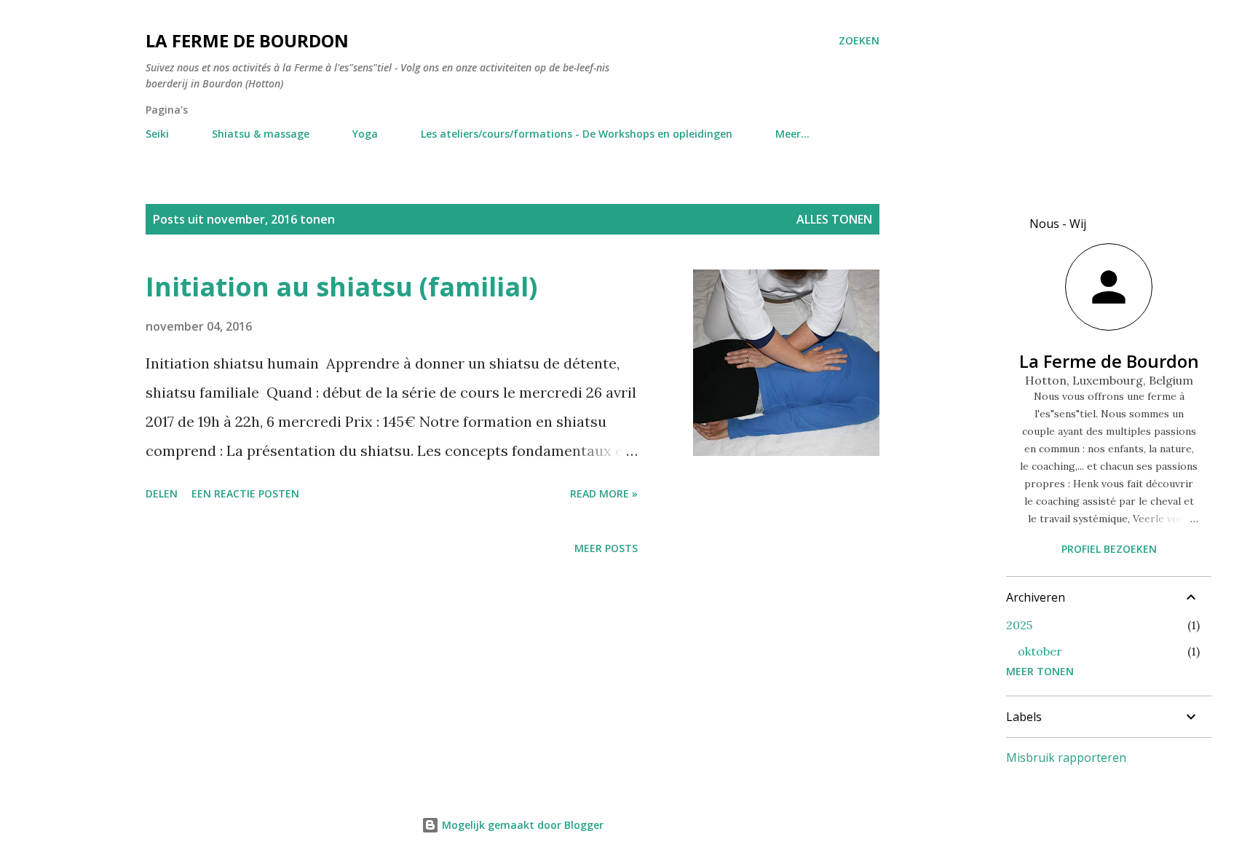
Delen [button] (162, 493)
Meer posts (606, 548)
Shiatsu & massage (260, 134)
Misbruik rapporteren (1066, 757)
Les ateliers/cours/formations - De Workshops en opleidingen (576, 134)
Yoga (365, 134)
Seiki (157, 134)
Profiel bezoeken (1109, 549)
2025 (1019, 625)
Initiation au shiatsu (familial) (341, 286)
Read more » (604, 493)
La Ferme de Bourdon (247, 40)
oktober (1040, 651)
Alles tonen (834, 219)
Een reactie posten (245, 493)
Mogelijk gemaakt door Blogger (521, 825)
